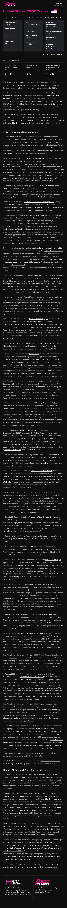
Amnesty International (49, 842)
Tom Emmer (30, 680)
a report (43, 139)
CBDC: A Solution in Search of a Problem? (33, 300)
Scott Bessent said (36, 753)
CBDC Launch (10, 29)
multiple (43, 248)
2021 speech (41, 463)
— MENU (57, 4)
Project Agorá (46, 748)
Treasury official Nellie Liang (45, 493)
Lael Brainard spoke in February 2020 (39, 202)
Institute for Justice (27, 826)
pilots (53, 93)
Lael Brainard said (40, 275)
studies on (51, 248)
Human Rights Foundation (51, 845)
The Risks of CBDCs (18, 856)
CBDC (18, 85)
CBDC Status (10, 22)
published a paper (40, 536)
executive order (50, 614)
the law (19, 120)
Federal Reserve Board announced (33, 215)
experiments (8, 96)
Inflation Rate (31, 35)
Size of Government (54, 31)
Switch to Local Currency (53, 54)
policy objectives (19, 444)
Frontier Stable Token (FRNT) (32, 677)
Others (48, 829)
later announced (18, 265)
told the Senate (50, 710)
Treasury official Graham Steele (42, 517)
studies (20, 96)
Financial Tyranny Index (12, 845)
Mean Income (31, 42)
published (36, 248)
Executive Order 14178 (51, 104)
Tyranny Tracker (48, 848)
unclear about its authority (42, 471)
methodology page (50, 864)
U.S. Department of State (13, 851)
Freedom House (29, 845)
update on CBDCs (12, 226)
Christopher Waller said (33, 633)
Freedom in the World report (15, 777)
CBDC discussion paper (38, 319)
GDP (27, 22)
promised (13, 658)
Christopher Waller (10, 718)
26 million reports (19, 123)
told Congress (31, 546)
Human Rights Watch (12, 848)
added (39, 661)
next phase (18, 577)
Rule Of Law (51, 38)
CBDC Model (9, 35)
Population (30, 29)
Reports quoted (42, 729)
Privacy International (29, 848)
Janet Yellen (34, 354)
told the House (16, 707)
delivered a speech (48, 584)
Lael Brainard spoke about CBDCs (37, 158)
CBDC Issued (9, 41)
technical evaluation (12, 450)
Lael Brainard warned (45, 186)
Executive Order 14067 (45, 343)
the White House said (27, 430)
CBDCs (59, 248)
